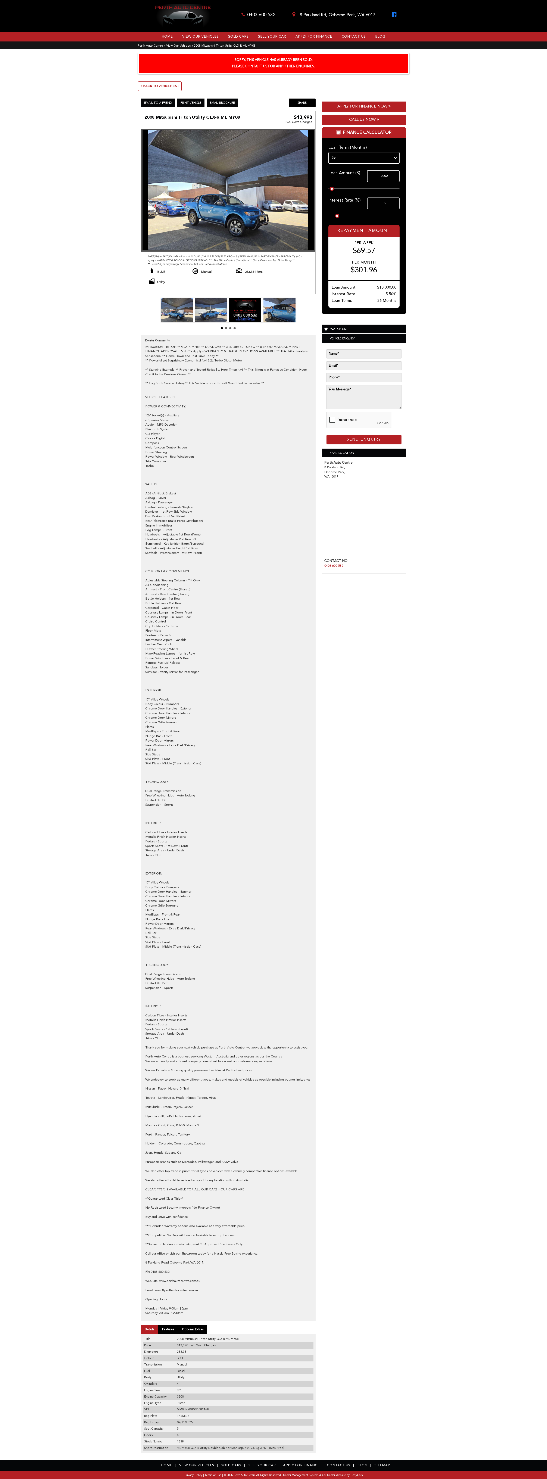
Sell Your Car (272, 36)
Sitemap (382, 1465)
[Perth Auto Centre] (183, 16)
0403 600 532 (261, 15)
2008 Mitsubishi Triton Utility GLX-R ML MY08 (225, 45)
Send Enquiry (364, 439)
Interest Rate (344, 200)
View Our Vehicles (200, 36)
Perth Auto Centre (150, 45)
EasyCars (357, 1475)
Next (290, 310)
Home (167, 36)
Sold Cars (238, 36)
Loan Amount (344, 173)
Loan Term (347, 148)
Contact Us (354, 36)
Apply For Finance (314, 36)
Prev (166, 310)
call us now (363, 120)
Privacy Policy (193, 1475)
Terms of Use (213, 1475)
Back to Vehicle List (160, 86)
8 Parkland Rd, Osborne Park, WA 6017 (336, 15)
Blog (380, 36)
